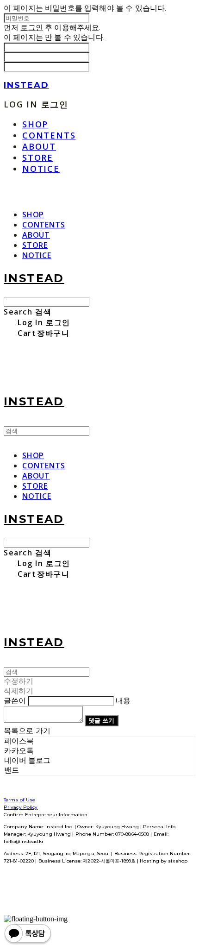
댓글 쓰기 (101, 720)
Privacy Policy (20, 807)
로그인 (31, 27)
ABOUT (39, 146)
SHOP (35, 124)
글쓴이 (15, 700)
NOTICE (41, 168)
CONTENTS (48, 135)
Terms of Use (19, 800)
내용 (123, 700)
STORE (37, 157)
